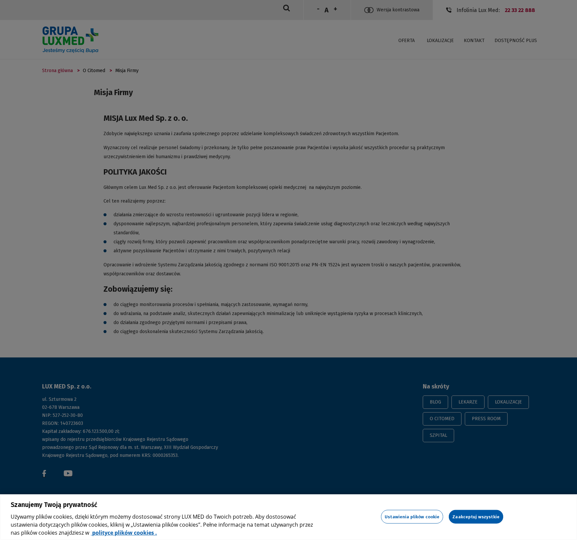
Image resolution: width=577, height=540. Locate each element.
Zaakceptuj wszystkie (476, 516)
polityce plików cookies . (124, 532)
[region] (288, 517)
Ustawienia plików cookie (412, 516)
